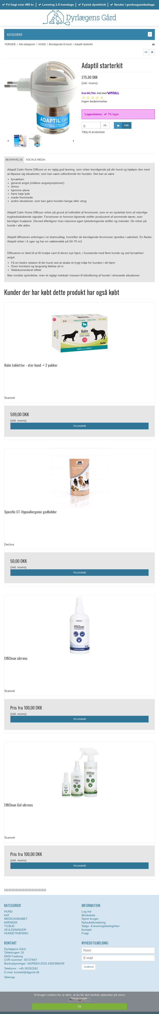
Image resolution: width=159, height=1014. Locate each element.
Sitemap (9, 977)
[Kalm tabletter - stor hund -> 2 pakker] (79, 332)
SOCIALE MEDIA (35, 159)
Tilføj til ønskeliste (93, 132)
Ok (79, 1006)
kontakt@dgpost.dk (26, 972)
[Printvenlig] (153, 44)
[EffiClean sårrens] (79, 625)
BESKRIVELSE (14, 159)
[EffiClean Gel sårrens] (79, 772)
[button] (146, 52)
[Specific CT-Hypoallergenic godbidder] (79, 479)
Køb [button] (126, 125)
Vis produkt (79, 425)
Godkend (88, 967)
